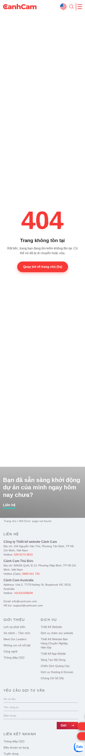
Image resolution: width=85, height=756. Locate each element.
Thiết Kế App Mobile (53, 653)
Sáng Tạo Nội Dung (53, 659)
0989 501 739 (31, 573)
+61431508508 (23, 593)
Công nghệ (10, 651)
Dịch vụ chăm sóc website (57, 633)
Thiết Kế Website (51, 626)
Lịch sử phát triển (14, 626)
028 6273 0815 (23, 554)
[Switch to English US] (63, 6)
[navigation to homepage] (20, 6)
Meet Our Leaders (15, 639)
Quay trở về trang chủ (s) (42, 266)
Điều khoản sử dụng (16, 747)
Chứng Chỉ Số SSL (52, 678)
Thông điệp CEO (14, 657)
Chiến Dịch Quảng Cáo (55, 665)
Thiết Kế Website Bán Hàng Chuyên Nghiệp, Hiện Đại (54, 643)
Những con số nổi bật (17, 645)
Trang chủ (10, 521)
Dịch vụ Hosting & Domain (57, 672)
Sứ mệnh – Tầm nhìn (17, 633)
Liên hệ (9, 505)
